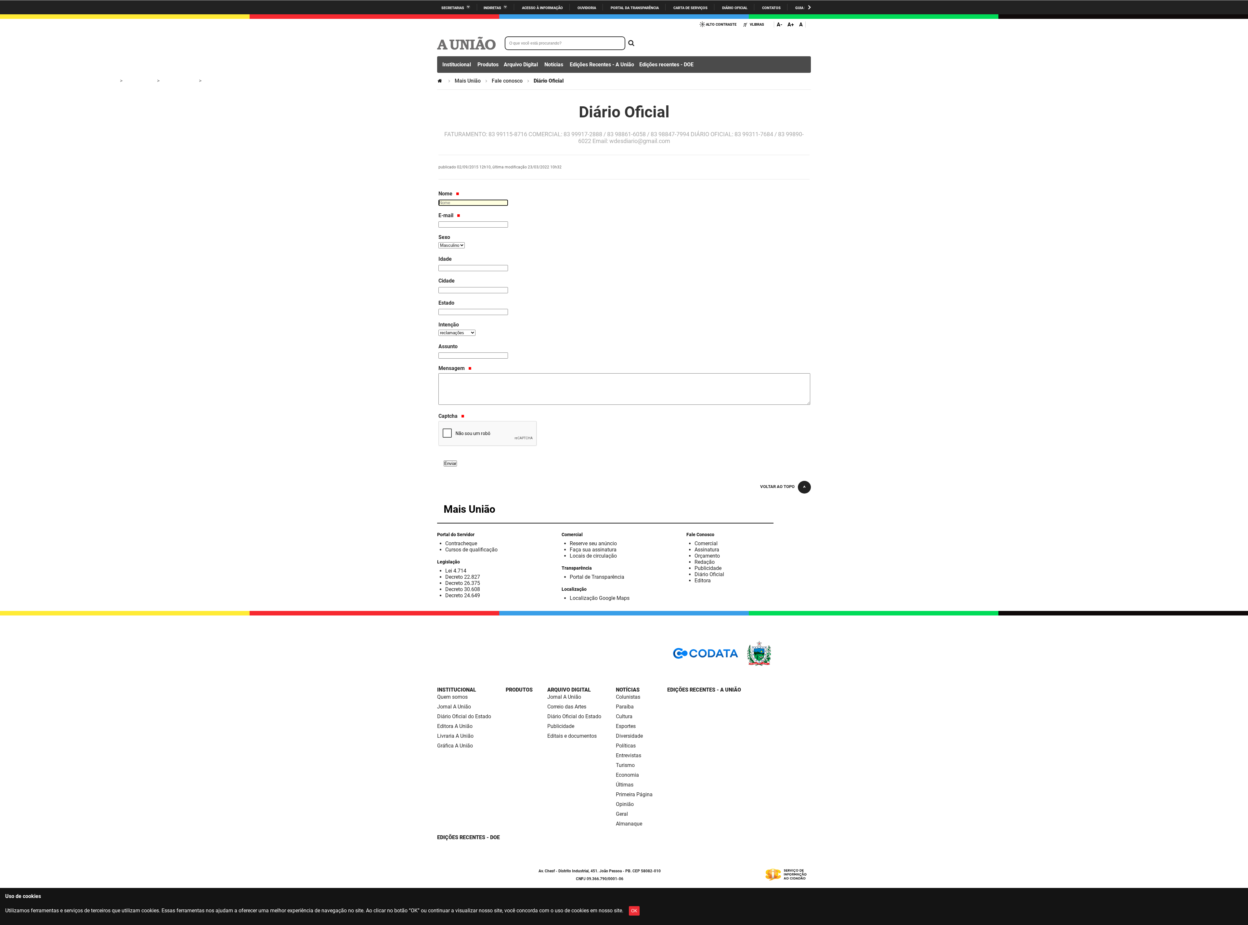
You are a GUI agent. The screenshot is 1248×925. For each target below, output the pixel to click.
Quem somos (452, 697)
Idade (445, 259)
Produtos (488, 64)
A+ (790, 24)
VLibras (757, 24)
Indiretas (492, 8)
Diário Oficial (735, 8)
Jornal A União (454, 707)
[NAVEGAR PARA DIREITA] (809, 7)
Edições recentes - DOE (666, 64)
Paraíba (625, 707)
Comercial (706, 543)
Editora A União (455, 726)
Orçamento (707, 556)
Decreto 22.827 (462, 577)
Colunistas (628, 697)
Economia (627, 775)
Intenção (448, 325)
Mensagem (452, 368)
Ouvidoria (587, 8)
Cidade (446, 281)
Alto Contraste (721, 24)
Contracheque (461, 543)
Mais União (468, 81)
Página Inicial (440, 81)
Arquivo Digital (521, 64)
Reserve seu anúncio (593, 543)
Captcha (448, 416)
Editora (703, 580)
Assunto (448, 346)
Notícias (553, 64)
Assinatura (707, 550)
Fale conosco (507, 81)
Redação (705, 562)
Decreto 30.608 (462, 589)
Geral (622, 814)
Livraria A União (455, 736)
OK (634, 910)
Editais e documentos (572, 736)
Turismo (625, 765)
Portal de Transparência (597, 577)
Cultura (624, 716)
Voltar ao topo (777, 486)
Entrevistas (628, 755)
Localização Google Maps (600, 598)
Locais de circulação (593, 556)
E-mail (446, 215)
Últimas (624, 785)
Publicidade (708, 568)
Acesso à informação (542, 8)
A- (779, 24)
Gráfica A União (455, 746)
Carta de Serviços (690, 8)
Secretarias (452, 8)
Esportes (626, 726)
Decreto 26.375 (462, 583)
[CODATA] (705, 656)
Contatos (771, 8)
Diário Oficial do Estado (464, 716)
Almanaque (629, 824)
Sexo (444, 237)
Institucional (456, 64)
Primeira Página (634, 794)
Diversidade (629, 736)
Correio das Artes (566, 707)
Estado (446, 303)
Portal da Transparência (635, 8)
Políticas (626, 746)
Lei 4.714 (455, 571)
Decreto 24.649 (462, 595)
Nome (446, 194)
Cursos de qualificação (471, 550)
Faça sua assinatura (593, 550)
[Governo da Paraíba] (778, 665)
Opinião (625, 804)
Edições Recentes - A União (602, 64)
